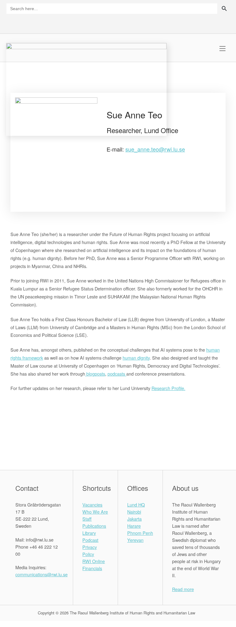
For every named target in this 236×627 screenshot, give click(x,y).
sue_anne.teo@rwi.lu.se (155, 149)
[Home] (86, 88)
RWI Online (93, 561)
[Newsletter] (214, 22)
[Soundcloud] (225, 22)
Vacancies (92, 504)
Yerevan (135, 540)
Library (89, 533)
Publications (94, 525)
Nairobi (134, 511)
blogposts (95, 373)
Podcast (90, 540)
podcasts (117, 373)
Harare (134, 525)
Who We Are (95, 511)
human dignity (136, 357)
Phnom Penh (140, 533)
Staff (87, 518)
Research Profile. (168, 388)
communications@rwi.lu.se (41, 574)
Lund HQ (136, 504)
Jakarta (134, 518)
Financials (92, 568)
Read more (183, 589)
